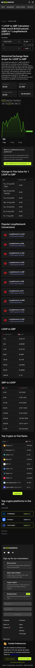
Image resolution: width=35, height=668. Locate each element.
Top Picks (30, 7)
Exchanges (22, 633)
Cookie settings (28, 665)
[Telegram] (13, 552)
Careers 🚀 (6, 627)
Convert (3, 21)
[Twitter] (4, 552)
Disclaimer (19, 665)
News (21, 624)
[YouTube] (8, 552)
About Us (6, 624)
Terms (4, 665)
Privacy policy (11, 665)
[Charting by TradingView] (4, 139)
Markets (21, 630)
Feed (2, 7)
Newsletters (10, 7)
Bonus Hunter (20, 7)
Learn (21, 627)
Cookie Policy (15, 655)
